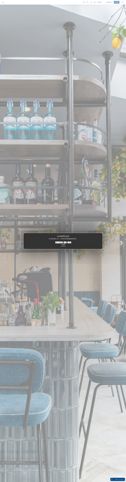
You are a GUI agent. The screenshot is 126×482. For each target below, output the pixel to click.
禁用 (65, 242)
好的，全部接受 (59, 242)
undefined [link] (63, 245)
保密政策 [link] (63, 244)
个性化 (69, 242)
